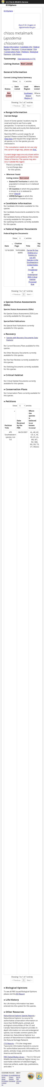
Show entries (22, 81)
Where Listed (37, 87)
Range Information (11, 47)
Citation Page (18, 244)
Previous (17, 106)
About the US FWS (18, 1077)
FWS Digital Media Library (14, 1057)
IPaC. (35, 149)
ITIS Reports (9, 1043)
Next (29, 106)
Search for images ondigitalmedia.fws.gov (27, 26)
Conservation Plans (12, 52)
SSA (35, 49)
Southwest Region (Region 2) (28, 95)
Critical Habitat (26, 49)
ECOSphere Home (5, 1076)
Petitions (25, 52)
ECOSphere (8, 11)
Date (7, 246)
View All (17, 193)
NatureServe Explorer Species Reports (19, 1015)
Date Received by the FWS (21, 424)
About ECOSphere (5, 1080)
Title (28, 246)
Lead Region (27, 87)
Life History (17, 54)
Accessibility (12, 1075)
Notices (11, 1079)
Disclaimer (12, 1081)
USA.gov (18, 1081)
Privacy (11, 1077)
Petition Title (8, 426)
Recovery (15, 49)
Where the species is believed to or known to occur (32, 419)
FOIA (17, 1083)
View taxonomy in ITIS (26, 59)
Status (7, 89)
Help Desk (8, 139)
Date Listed (17, 87)
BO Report (20, 994)
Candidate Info (26, 47)
